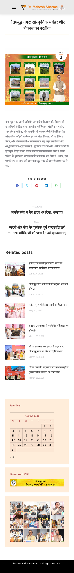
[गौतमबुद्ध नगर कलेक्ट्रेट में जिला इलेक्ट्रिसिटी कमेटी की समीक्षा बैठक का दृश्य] (30, 508)
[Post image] (15, 269)
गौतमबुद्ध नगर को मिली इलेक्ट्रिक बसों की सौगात (48, 286)
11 (19, 435)
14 (38, 435)
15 (44, 435)
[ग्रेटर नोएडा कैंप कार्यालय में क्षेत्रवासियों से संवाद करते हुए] (44, 508)
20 (32, 440)
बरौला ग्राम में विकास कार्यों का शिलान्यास (48, 305)
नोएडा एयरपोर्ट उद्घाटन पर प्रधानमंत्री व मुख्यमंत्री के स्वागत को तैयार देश (48, 370)
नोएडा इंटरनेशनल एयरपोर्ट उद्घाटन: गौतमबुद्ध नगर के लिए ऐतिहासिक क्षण (46, 349)
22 (44, 440)
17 (13, 440)
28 (38, 445)
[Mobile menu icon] (14, 7)
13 (32, 435)
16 (50, 435)
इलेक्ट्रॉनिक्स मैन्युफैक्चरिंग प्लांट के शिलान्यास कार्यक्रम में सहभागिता (45, 266)
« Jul (12, 457)
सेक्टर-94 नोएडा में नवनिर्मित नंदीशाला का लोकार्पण (48, 328)
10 (13, 435)
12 (25, 435)
